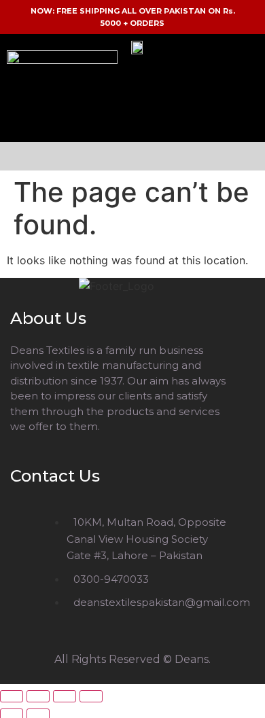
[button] (132, 156)
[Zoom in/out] (11, 696)
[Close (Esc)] (91, 696)
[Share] (64, 696)
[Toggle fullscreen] (38, 696)
